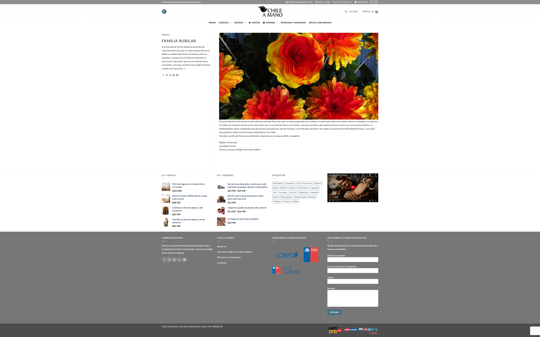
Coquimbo (314, 188)
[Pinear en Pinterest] (174, 75)
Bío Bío (283, 188)
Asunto (330, 277)
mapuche (314, 192)
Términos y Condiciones (229, 257)
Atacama (317, 183)
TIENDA (212, 22)
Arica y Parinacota (303, 183)
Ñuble (295, 201)
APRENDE (270, 22)
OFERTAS (256, 22)
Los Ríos (292, 192)
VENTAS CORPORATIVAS (320, 22)
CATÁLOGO (224, 22)
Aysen (275, 188)
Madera (166, 34)
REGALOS (238, 22)
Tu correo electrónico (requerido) (341, 266)
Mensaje (331, 288)
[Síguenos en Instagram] (376, 2)
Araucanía (290, 183)
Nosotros (221, 246)
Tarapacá (287, 201)
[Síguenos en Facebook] (372, 2)
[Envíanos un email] (174, 259)
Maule (275, 197)
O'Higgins (277, 201)
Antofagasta (278, 183)
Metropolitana (286, 197)
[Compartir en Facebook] (163, 75)
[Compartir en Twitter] (167, 75)
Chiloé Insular (302, 188)
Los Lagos (283, 192)
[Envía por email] (170, 75)
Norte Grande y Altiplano (305, 197)
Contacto (221, 262)
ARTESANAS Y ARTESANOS (293, 22)
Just (274, 192)
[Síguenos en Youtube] (184, 259)
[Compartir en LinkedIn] (177, 75)
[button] (164, 11)
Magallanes (303, 192)
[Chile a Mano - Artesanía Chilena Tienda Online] (270, 11)
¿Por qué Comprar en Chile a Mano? (235, 251)
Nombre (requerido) (336, 255)
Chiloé (291, 188)
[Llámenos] (179, 259)
